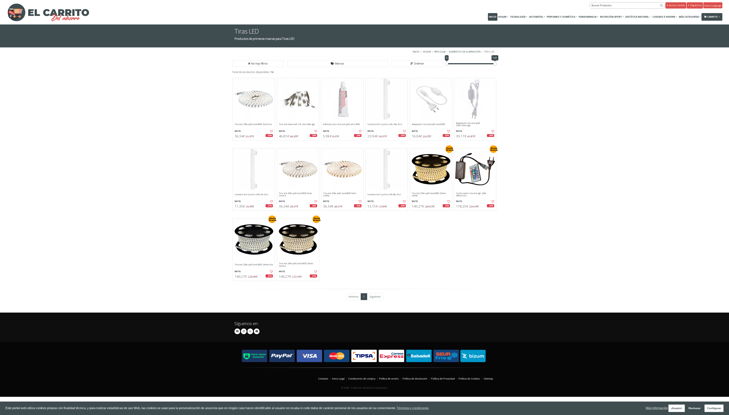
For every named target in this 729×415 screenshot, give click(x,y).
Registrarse (696, 5)
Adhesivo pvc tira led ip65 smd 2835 (341, 124)
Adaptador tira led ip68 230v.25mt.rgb (468, 124)
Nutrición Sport (611, 16)
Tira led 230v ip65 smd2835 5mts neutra (295, 194)
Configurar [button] (714, 408)
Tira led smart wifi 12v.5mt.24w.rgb (297, 124)
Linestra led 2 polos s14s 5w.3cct (251, 194)
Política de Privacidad (443, 378)
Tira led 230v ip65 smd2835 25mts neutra (296, 264)
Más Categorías (689, 16)
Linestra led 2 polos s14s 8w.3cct (384, 194)
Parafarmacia (587, 16)
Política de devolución (415, 378)
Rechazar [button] (695, 408)
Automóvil (536, 16)
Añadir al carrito (255, 143)
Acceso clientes (676, 5)
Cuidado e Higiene (663, 16)
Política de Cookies (469, 378)
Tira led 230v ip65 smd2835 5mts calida (339, 194)
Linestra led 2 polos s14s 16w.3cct (385, 124)
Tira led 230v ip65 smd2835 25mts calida (429, 194)
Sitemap (488, 378)
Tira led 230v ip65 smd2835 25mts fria (254, 264)
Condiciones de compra (361, 378)
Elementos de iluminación (464, 51)
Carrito (712, 16)
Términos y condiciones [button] (413, 408)
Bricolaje (440, 51)
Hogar (502, 16)
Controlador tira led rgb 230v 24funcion (471, 194)
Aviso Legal (338, 378)
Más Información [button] (657, 408)
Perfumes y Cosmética (561, 16)
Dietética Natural (637, 16)
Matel (238, 131)
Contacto (323, 378)
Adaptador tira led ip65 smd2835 (428, 124)
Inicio (492, 16)
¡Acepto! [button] (676, 408)
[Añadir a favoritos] (271, 131)
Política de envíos (389, 378)
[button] (337, 63)
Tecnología (517, 16)
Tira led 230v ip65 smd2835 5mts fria (253, 124)
